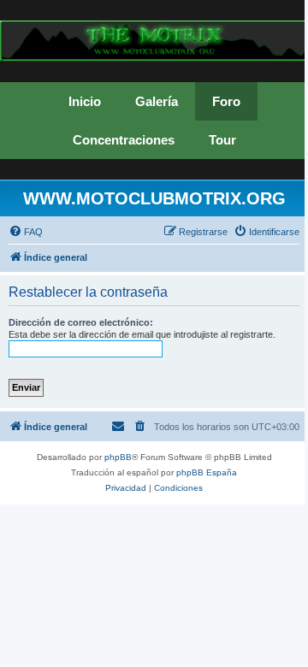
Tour (222, 140)
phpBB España (206, 472)
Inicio (84, 101)
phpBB (118, 457)
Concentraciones (124, 140)
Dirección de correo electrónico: (81, 322)
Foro (226, 101)
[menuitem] (26, 231)
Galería (156, 101)
